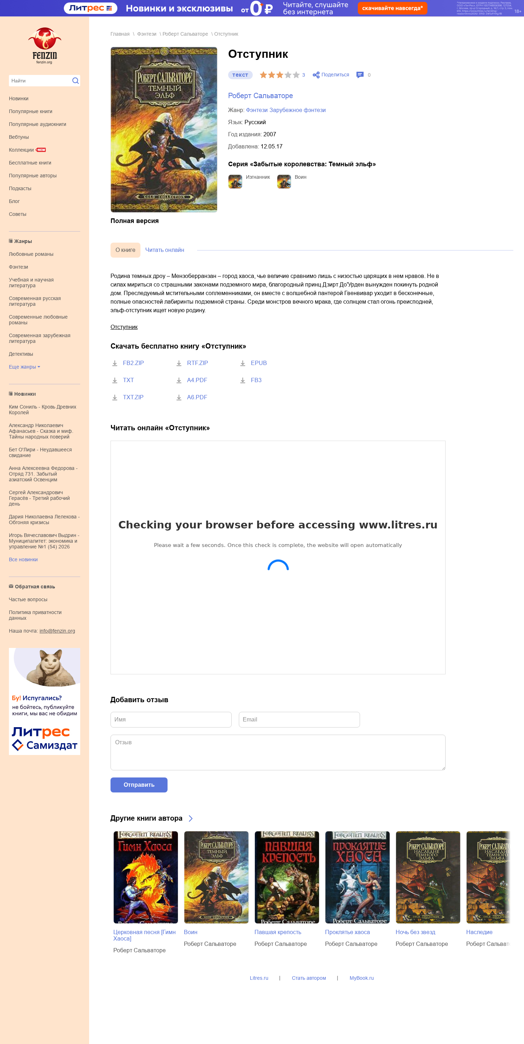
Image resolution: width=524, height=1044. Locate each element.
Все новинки (23, 559)
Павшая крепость (278, 932)
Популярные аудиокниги (37, 124)
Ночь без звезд (415, 932)
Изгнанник (258, 177)
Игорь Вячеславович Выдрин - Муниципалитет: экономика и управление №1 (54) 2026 (44, 540)
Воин (301, 177)
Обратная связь (35, 586)
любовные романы (31, 254)
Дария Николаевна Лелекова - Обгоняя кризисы (44, 519)
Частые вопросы (28, 599)
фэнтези (18, 267)
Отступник (124, 327)
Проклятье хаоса (347, 932)
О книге (125, 250)
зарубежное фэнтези (297, 110)
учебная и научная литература (31, 282)
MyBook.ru (362, 978)
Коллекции (21, 150)
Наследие (479, 932)
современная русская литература (35, 301)
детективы (21, 354)
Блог (14, 201)
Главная (120, 34)
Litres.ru (259, 978)
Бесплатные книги (30, 163)
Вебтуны (19, 137)
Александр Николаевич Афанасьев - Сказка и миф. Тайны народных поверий (41, 431)
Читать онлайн (164, 250)
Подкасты (20, 188)
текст (240, 75)
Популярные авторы (33, 175)
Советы (17, 214)
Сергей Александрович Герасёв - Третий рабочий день (39, 498)
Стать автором (309, 978)
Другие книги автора (147, 818)
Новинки (19, 98)
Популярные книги (30, 111)
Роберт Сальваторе (185, 34)
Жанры (23, 241)
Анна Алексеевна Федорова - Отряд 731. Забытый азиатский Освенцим (43, 473)
